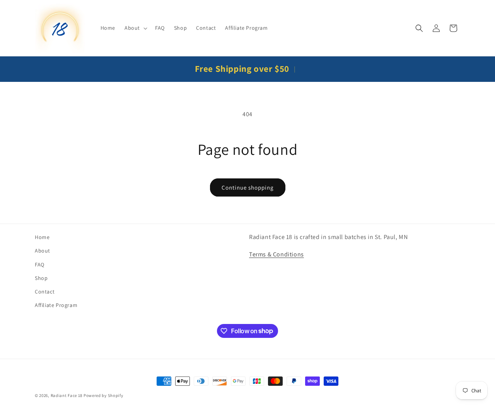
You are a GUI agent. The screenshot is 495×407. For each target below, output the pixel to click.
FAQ (39, 264)
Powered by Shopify (103, 395)
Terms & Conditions (276, 254)
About (42, 251)
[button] (135, 28)
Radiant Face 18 (67, 395)
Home (42, 237)
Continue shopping (248, 187)
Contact (45, 291)
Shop (41, 278)
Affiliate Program (56, 305)
